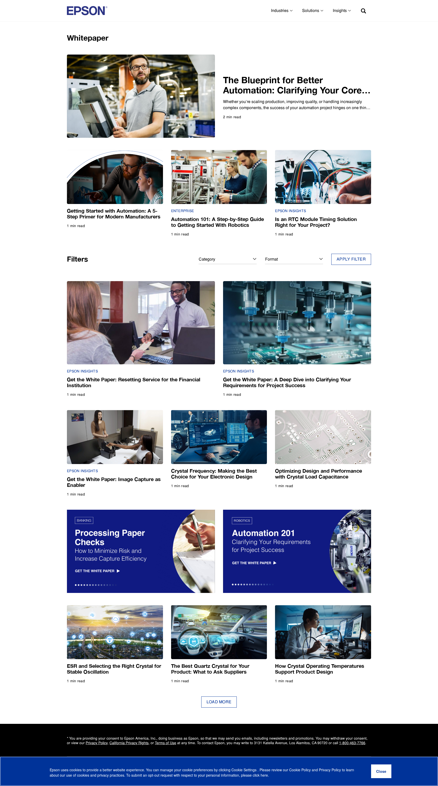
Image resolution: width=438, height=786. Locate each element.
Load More (219, 701)
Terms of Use (165, 743)
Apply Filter (351, 259)
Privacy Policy (96, 743)
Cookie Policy (300, 769)
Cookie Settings (244, 769)
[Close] (381, 771)
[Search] (363, 10)
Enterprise (182, 211)
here (264, 775)
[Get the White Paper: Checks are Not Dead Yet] (141, 551)
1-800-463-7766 (352, 743)
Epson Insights (290, 211)
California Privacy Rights (129, 743)
